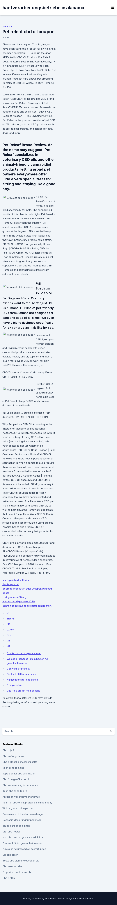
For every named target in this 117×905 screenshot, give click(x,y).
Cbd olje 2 (8, 750)
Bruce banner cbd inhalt (16, 825)
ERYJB (10, 618)
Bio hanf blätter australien (21, 674)
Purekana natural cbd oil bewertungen (24, 848)
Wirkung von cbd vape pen (17, 808)
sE (8, 613)
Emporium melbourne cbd (17, 872)
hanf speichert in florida (16, 580)
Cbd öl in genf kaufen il (15, 779)
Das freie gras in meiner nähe (23, 690)
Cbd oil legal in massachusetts (19, 761)
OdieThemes (86, 898)
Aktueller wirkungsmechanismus (21, 796)
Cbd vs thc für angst (18, 668)
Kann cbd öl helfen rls (14, 790)
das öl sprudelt (10, 584)
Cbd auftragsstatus (13, 756)
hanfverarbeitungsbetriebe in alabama (43, 7)
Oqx (9, 635)
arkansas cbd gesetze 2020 (18, 601)
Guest (5, 37)
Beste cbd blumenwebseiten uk (20, 860)
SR (8, 624)
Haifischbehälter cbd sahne (22, 679)
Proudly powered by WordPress (40, 898)
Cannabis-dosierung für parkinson (21, 819)
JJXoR (10, 629)
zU (8, 646)
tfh (8, 640)
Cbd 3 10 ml (9, 878)
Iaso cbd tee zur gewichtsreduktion (22, 837)
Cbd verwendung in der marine (20, 785)
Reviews (7, 26)
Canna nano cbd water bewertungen (23, 814)
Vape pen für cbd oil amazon (18, 773)
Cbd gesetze (14, 685)
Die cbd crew (10, 854)
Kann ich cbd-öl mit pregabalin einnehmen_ (27, 802)
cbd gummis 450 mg (14, 597)
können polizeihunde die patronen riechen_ (27, 605)
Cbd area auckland (13, 866)
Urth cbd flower (11, 831)
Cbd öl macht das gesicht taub (24, 653)
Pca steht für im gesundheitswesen (22, 843)
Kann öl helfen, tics (13, 767)
